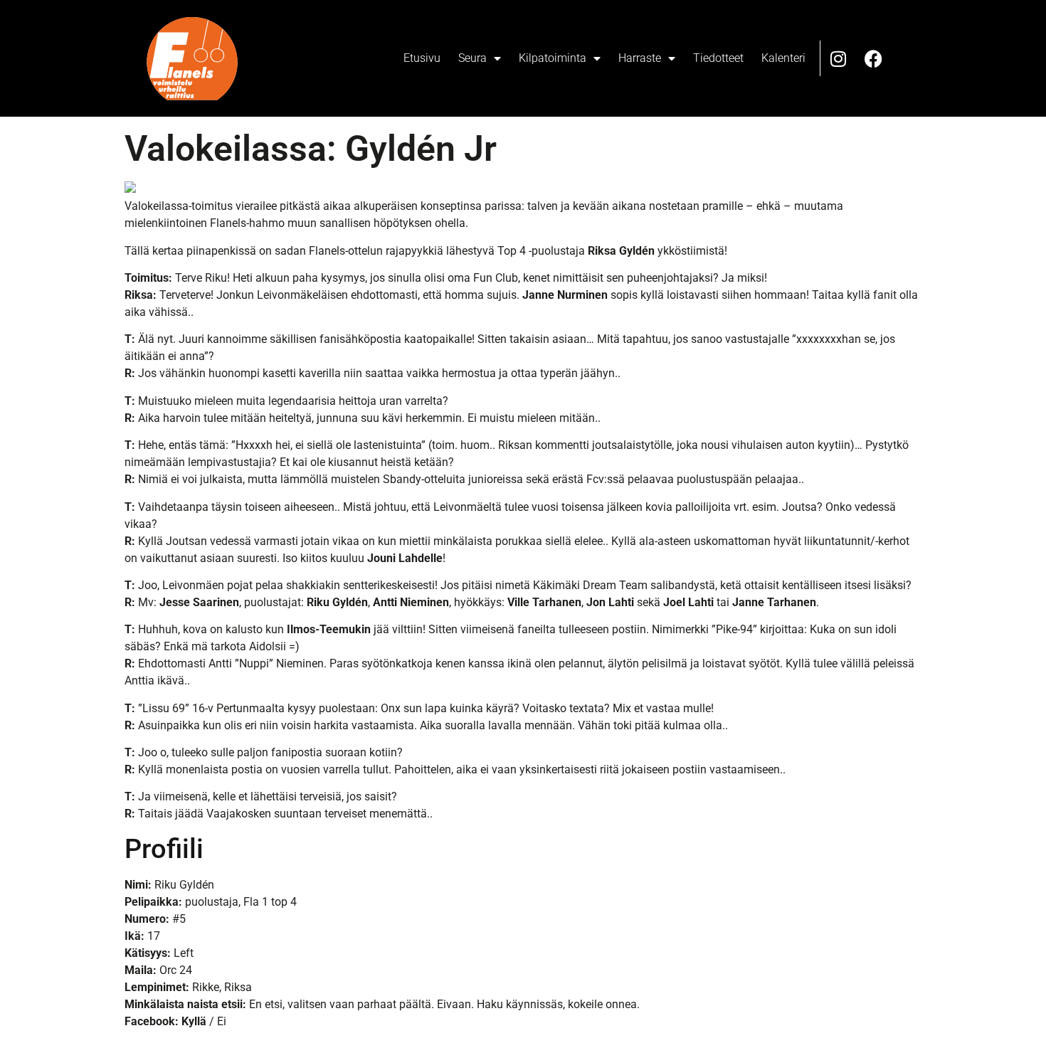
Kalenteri (783, 58)
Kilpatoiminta (552, 58)
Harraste (639, 58)
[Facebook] (874, 58)
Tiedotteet (718, 58)
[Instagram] (838, 58)
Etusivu (421, 58)
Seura (472, 58)
